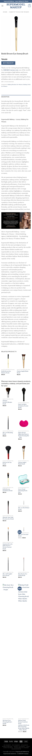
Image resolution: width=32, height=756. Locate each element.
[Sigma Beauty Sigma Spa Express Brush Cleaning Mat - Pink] (23, 423)
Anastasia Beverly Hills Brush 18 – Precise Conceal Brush (8, 546)
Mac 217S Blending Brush (8, 433)
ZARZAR (20, 753)
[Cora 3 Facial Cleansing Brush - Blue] (23, 479)
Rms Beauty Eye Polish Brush (22, 574)
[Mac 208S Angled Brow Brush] (8, 564)
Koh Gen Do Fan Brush (7, 463)
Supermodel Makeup (16, 6)
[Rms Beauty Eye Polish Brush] (23, 564)
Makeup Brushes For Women (15, 84)
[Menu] (2, 6)
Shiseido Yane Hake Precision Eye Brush (8, 518)
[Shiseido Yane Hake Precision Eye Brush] (8, 507)
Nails (28, 746)
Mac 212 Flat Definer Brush (23, 508)
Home (5, 12)
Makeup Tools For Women (19, 12)
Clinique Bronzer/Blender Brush (7, 402)
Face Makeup (16, 745)
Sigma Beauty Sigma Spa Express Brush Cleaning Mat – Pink (23, 435)
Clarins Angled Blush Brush (22, 372)
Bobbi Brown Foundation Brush (7, 489)
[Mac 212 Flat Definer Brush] (23, 503)
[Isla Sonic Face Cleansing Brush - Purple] (8, 650)
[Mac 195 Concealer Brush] (23, 529)
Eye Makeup (7, 745)
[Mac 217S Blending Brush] (8, 423)
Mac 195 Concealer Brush (23, 535)
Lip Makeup (24, 745)
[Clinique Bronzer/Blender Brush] (8, 393)
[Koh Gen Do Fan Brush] (8, 452)
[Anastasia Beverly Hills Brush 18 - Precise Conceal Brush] (8, 534)
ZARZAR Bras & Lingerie (21, 747)
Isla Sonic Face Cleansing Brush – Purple (8, 722)
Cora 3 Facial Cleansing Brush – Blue (23, 490)
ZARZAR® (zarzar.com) (10, 70)
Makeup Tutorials (19, 746)
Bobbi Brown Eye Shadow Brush (6, 372)
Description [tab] (5, 97)
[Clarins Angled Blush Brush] (23, 452)
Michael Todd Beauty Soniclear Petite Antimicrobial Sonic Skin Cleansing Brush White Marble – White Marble (23, 725)
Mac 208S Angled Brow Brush (7, 574)
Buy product (8, 63)
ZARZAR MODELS (16, 749)
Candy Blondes (8, 747)
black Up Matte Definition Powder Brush (23, 406)
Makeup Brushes (7, 746)
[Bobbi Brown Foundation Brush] (8, 479)
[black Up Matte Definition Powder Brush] (23, 394)
